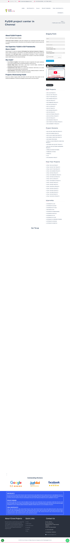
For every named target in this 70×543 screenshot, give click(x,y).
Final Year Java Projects (12, 509)
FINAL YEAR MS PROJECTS (52, 194)
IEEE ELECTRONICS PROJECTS (53, 114)
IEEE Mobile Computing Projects (54, 502)
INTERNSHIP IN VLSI (51, 215)
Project (37, 8)
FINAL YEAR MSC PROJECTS (52, 190)
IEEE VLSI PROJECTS (51, 106)
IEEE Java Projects (11, 495)
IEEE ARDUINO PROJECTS (52, 110)
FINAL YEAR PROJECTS (58, 8)
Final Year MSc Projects (55, 511)
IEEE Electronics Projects (55, 496)
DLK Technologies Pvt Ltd (46, 540)
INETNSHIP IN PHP (50, 209)
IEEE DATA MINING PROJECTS (53, 133)
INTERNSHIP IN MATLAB (51, 213)
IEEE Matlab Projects (11, 496)
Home (62, 21)
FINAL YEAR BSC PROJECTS (52, 184)
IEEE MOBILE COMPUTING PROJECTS (54, 137)
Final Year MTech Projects (31, 513)
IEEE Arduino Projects (36, 496)
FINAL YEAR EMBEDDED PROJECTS (54, 174)
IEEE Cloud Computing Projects (39, 502)
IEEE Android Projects (39, 495)
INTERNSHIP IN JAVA (51, 203)
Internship (28, 527)
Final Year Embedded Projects (18, 510)
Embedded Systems (32, 504)
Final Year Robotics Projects (54, 510)
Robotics (38, 504)
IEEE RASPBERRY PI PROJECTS (53, 123)
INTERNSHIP (60, 12)
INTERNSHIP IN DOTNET (51, 205)
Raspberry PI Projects (53, 497)
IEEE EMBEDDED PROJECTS (52, 102)
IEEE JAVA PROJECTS (51, 92)
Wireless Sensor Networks (22, 504)
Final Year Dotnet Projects (24, 509)
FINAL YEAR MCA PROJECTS (52, 188)
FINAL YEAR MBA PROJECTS (52, 192)
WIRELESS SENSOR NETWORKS (53, 149)
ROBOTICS (49, 153)
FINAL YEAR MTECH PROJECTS (53, 196)
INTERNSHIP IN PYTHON (52, 207)
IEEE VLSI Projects (20, 496)
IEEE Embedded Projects (57, 495)
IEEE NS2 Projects (48, 495)
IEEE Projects (28, 523)
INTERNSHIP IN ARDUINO (52, 221)
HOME (23, 8)
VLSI (48, 155)
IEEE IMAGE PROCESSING (52, 139)
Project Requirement (49, 51)
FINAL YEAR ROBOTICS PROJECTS (54, 180)
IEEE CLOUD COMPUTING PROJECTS (54, 135)
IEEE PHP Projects (20, 497)
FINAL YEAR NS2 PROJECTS (52, 172)
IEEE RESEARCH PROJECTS (52, 119)
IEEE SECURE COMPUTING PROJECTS (54, 131)
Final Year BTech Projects (32, 511)
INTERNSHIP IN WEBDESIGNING (53, 211)
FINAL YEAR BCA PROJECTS (52, 182)
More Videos (49, 85)
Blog (27, 531)
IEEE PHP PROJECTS (51, 117)
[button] (35, 473)
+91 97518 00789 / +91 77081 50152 (43, 1)
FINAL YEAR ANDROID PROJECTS (53, 171)
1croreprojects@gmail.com (26, 1)
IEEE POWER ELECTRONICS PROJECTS (54, 121)
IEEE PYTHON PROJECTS (52, 96)
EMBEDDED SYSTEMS (51, 151)
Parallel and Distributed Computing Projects (28, 503)
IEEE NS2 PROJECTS (51, 100)
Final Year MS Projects (20, 513)
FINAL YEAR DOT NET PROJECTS (53, 167)
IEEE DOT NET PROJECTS (52, 94)
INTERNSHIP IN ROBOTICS (52, 223)
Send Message (50, 60)
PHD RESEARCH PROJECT (52, 157)
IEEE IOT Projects (28, 496)
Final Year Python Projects (37, 509)
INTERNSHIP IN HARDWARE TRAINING (54, 219)
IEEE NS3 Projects (45, 496)
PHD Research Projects (48, 504)
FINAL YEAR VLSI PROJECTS (52, 178)
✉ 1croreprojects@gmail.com (50, 534)
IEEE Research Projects (29, 497)
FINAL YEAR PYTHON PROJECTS (53, 169)
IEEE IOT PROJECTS (51, 108)
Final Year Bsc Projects (21, 511)
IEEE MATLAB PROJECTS (52, 104)
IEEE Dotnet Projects (20, 495)
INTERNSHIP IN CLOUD (51, 217)
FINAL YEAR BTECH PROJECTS (53, 186)
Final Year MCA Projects (44, 511)
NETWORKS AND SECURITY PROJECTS (54, 144)
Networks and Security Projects (46, 503)
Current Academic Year (49, 47)
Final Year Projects (29, 525)
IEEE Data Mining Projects (27, 502)
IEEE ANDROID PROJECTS (52, 98)
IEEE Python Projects (29, 495)
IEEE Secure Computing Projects (14, 502)
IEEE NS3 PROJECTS (51, 112)
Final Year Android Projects (50, 509)
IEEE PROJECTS (30, 8)
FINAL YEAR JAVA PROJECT (52, 165)
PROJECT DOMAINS (46, 8)
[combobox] (55, 49)
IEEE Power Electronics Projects (41, 497)
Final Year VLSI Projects (42, 510)
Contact (27, 529)
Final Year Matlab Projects (30, 510)
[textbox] (54, 49)
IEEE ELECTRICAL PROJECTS (52, 116)
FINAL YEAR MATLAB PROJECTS (53, 176)
